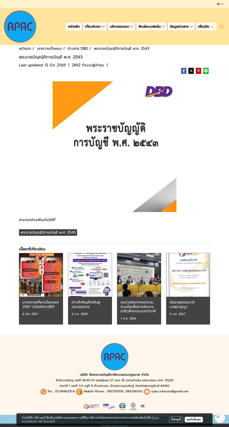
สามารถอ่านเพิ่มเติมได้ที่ (37, 220)
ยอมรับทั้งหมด (194, 419)
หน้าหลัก (74, 26)
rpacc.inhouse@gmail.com (170, 391)
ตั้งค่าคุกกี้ (176, 419)
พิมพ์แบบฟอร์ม (150, 26)
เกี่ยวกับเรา (93, 26)
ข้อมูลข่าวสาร (180, 26)
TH (220, 4)
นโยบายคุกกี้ (49, 421)
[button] (221, 26)
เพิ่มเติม (204, 26)
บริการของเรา (120, 26)
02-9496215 (63, 391)
